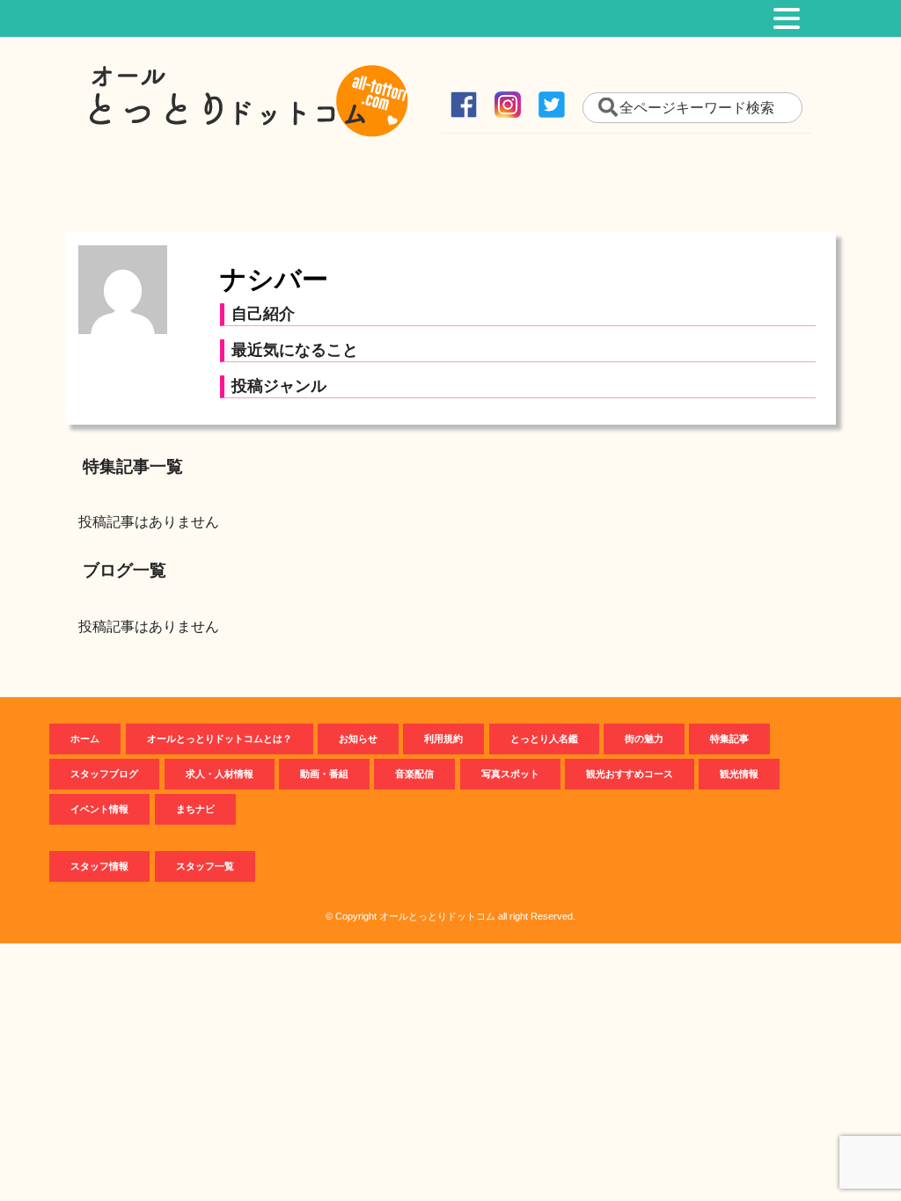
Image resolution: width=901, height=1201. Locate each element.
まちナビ (195, 809)
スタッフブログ (104, 773)
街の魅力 (644, 738)
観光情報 (739, 773)
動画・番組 (324, 773)
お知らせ (358, 738)
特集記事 (729, 738)
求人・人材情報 (219, 773)
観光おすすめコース (629, 773)
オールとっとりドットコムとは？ (219, 738)
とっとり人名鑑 (544, 738)
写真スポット (510, 773)
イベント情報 (99, 809)
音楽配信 (414, 773)
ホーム (84, 738)
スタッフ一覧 (205, 866)
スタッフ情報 (99, 866)
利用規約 (443, 738)
